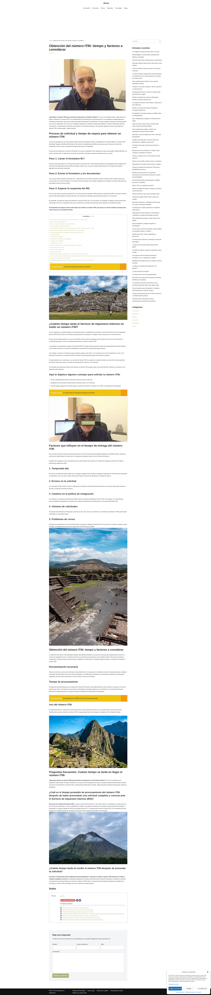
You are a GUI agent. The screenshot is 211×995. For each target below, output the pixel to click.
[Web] (77, 900)
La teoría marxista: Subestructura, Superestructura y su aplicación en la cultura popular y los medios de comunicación (93, 913)
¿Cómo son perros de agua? (140, 271)
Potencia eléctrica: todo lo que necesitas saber (145, 194)
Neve (50, 990)
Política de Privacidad (190, 992)
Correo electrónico (82, 944)
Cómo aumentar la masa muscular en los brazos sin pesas (77, 911)
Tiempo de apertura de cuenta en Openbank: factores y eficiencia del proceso (82, 919)
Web (102, 944)
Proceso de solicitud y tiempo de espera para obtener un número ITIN (68, 219)
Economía (95, 8)
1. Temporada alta (55, 234)
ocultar (91, 216)
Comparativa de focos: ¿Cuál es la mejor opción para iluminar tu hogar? (81, 917)
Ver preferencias (202, 988)
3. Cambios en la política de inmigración (60, 238)
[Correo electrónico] (80, 900)
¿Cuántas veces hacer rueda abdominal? (144, 274)
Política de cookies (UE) (79, 993)
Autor (51, 262)
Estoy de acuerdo (88, 422)
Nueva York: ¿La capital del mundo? (143, 185)
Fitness (103, 8)
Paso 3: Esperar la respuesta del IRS (60, 226)
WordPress (52, 993)
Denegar (189, 988)
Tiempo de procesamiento (57, 249)
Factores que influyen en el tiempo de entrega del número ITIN (66, 232)
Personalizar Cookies (116, 990)
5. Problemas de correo (56, 243)
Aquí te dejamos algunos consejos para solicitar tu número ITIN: (67, 230)
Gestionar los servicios (173, 984)
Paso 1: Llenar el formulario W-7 (58, 221)
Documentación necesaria (57, 247)
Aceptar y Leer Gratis (175, 988)
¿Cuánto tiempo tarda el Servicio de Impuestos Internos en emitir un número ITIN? (72, 228)
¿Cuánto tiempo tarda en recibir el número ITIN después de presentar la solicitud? (72, 260)
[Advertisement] (105, 22)
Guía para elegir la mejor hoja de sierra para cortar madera (77, 909)
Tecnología (118, 8)
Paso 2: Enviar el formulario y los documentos (62, 224)
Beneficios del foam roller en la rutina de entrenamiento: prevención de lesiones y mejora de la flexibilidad (146, 175)
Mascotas (110, 8)
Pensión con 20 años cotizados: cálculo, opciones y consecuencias (79, 915)
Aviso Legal (198, 992)
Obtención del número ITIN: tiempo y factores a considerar (65, 245)
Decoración (86, 8)
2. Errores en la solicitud (56, 236)
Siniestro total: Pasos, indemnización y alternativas (75, 907)
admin (62, 896)
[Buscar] (160, 41)
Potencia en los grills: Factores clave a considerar (146, 161)
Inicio (50, 40)
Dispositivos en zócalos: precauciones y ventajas (146, 164)
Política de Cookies (102, 990)
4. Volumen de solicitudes (57, 241)
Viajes (126, 8)
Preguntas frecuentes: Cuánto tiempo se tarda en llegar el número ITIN (69, 253)
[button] (208, 972)
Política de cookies (180, 992)
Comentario (56, 951)
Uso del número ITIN (55, 251)
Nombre (55, 944)
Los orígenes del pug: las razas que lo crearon (145, 51)
